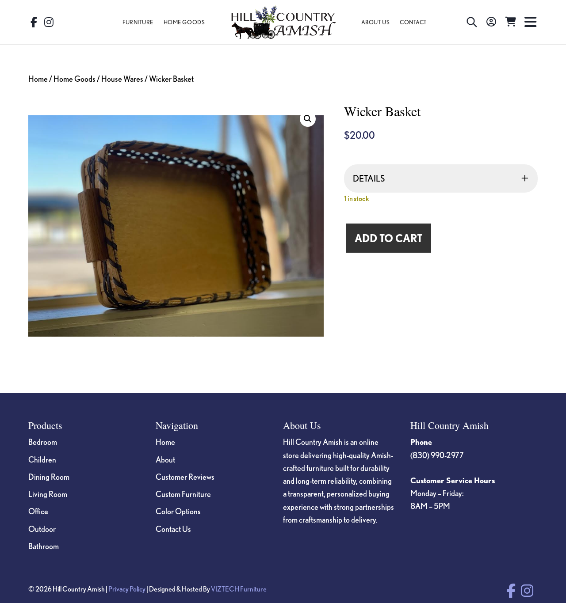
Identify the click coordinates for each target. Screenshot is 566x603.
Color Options (178, 511)
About (165, 459)
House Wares (122, 78)
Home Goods (75, 78)
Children (42, 459)
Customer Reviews (185, 476)
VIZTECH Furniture (239, 589)
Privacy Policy (126, 589)
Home (38, 78)
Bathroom (43, 546)
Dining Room (48, 476)
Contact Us (173, 528)
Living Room (47, 493)
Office (38, 511)
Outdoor (42, 528)
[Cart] (510, 22)
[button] (308, 119)
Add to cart (388, 238)
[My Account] (491, 22)
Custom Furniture (183, 493)
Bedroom (42, 441)
